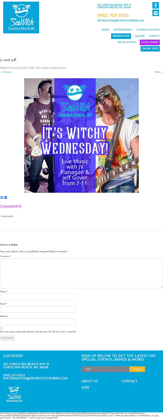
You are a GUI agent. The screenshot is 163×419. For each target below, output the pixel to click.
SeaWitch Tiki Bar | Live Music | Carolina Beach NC (21, 17)
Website (4, 316)
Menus (106, 30)
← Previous (5, 72)
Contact (154, 36)
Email (3, 304)
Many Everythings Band (54, 68)
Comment (5, 256)
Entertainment (123, 30)
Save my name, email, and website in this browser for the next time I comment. (38, 332)
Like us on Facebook (155, 5)
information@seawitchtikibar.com (120, 21)
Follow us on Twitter (155, 13)
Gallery (140, 36)
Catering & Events (148, 30)
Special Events (126, 42)
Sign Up (137, 369)
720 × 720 (35, 68)
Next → (159, 72)
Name (4, 292)
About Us (90, 381)
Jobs (85, 387)
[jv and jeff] (81, 135)
